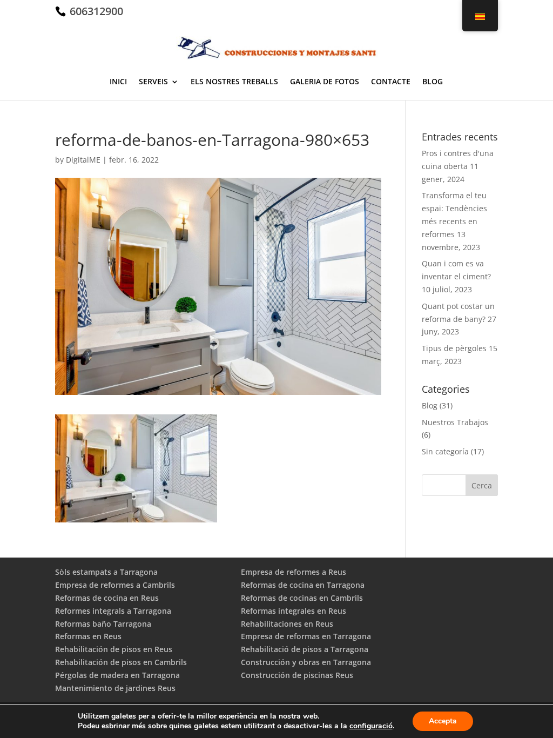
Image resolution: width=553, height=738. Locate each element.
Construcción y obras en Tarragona (306, 662)
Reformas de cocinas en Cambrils (302, 598)
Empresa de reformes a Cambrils (115, 585)
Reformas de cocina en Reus (107, 598)
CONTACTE (390, 82)
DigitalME (83, 160)
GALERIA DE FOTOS (324, 82)
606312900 (95, 11)
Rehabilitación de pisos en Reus (113, 649)
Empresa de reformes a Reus (293, 572)
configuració (371, 726)
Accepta (443, 721)
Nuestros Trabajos (455, 422)
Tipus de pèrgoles (454, 348)
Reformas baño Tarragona (103, 624)
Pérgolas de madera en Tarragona (117, 675)
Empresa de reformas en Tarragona (306, 636)
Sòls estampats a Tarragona (106, 572)
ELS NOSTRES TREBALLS (234, 82)
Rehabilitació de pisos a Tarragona (304, 649)
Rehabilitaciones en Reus (287, 624)
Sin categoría (445, 451)
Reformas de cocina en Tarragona (303, 585)
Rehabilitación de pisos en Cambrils (121, 662)
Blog (429, 405)
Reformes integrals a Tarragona (113, 611)
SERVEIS (153, 82)
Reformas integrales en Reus (293, 611)
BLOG (432, 82)
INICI (118, 82)
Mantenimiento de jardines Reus (115, 688)
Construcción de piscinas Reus (297, 675)
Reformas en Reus (88, 636)
